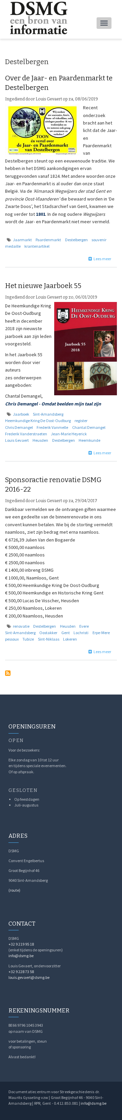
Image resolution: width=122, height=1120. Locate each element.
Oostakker (48, 632)
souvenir (99, 239)
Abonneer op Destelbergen (8, 673)
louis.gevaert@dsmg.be (28, 977)
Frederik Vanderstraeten (26, 433)
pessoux (12, 639)
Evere (84, 626)
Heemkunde (89, 440)
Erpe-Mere (101, 632)
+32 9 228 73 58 (21, 971)
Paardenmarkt (48, 239)
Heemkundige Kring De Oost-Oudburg (38, 420)
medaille (13, 246)
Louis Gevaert (17, 440)
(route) (14, 890)
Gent (65, 632)
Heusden (40, 440)
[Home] (37, 18)
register (81, 420)
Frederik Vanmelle (52, 427)
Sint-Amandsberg (48, 414)
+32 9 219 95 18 (21, 944)
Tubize (28, 639)
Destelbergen (76, 239)
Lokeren (70, 639)
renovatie (21, 626)
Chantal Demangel (88, 427)
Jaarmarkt (22, 239)
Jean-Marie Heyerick (69, 433)
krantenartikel (36, 246)
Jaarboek (21, 414)
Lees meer (102, 258)
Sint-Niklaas (48, 639)
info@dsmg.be (21, 955)
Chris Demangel (19, 427)
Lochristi (81, 632)
